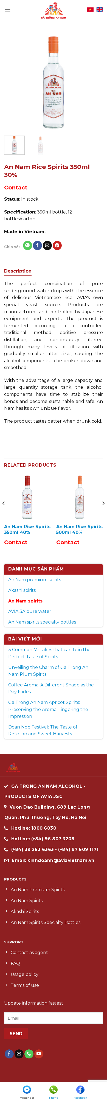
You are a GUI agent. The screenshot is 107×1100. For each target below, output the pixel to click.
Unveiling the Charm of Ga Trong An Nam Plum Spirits (48, 671)
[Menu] (7, 9)
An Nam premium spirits (34, 579)
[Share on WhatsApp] (27, 245)
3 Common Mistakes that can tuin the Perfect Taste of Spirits (49, 653)
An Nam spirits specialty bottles (42, 622)
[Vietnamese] (90, 9)
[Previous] (13, 82)
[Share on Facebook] (37, 245)
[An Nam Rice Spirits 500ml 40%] (79, 497)
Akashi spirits (22, 590)
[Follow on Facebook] (9, 1054)
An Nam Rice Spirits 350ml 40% (27, 529)
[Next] (94, 82)
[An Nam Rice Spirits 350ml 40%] (27, 497)
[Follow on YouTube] (38, 1054)
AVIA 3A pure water (29, 611)
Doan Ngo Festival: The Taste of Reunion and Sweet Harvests (42, 730)
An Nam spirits (25, 601)
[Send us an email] (19, 1054)
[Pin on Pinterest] (57, 245)
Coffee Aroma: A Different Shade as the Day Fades (51, 688)
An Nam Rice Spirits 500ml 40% (79, 529)
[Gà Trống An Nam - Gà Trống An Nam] (53, 10)
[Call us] (28, 1054)
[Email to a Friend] (47, 245)
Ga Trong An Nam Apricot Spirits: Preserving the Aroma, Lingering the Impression (48, 709)
